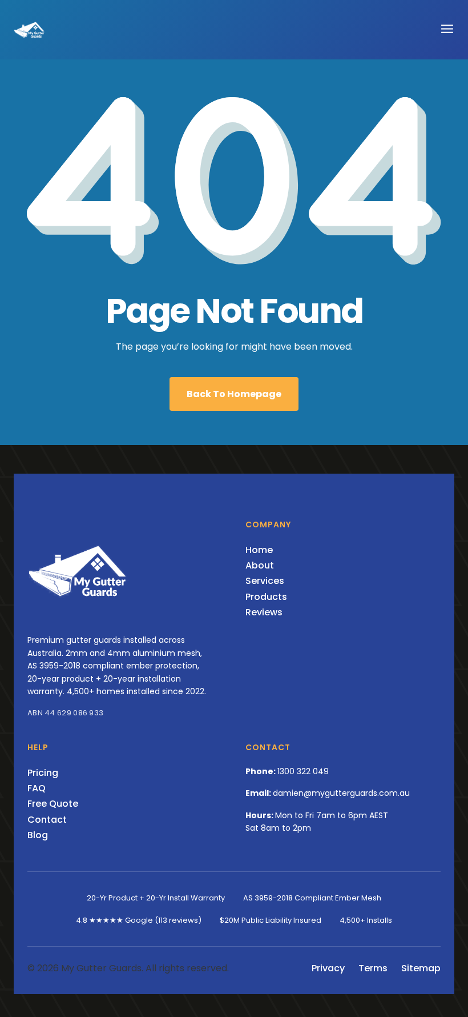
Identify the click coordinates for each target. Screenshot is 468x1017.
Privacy (328, 968)
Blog (37, 835)
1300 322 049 (303, 771)
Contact (47, 819)
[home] (30, 30)
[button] (447, 28)
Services (264, 580)
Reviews (264, 612)
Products (266, 596)
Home (259, 549)
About (259, 565)
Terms (373, 968)
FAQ (36, 788)
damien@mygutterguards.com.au (341, 793)
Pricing (42, 772)
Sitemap (421, 968)
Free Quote (52, 803)
